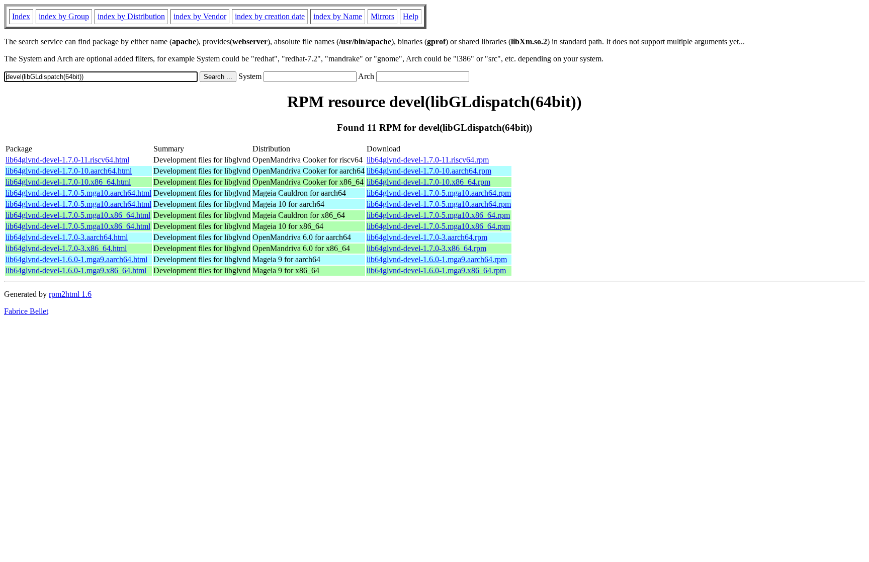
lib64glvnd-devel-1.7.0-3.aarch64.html (67, 237)
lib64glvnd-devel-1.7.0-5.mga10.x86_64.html (78, 215)
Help (410, 16)
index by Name (337, 16)
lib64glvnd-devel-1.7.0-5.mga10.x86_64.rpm (438, 215)
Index (21, 16)
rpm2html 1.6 (70, 294)
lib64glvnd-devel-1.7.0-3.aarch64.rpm (427, 237)
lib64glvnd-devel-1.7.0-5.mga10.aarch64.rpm (439, 193)
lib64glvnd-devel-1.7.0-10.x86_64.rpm (428, 182)
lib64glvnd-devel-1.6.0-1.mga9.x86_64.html (76, 270)
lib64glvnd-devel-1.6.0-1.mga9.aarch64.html (76, 259)
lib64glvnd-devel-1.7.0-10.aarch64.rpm (429, 171)
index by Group (64, 16)
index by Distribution (131, 16)
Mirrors (382, 16)
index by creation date (270, 16)
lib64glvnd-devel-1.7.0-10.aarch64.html (69, 171)
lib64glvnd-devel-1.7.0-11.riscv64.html (67, 159)
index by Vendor (199, 16)
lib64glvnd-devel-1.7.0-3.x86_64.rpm (426, 248)
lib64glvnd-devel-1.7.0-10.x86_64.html (68, 182)
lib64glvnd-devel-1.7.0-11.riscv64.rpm (428, 159)
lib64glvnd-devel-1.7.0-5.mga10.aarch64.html (78, 193)
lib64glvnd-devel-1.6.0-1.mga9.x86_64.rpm (436, 270)
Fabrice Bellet (26, 311)
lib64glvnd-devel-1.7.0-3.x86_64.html (66, 248)
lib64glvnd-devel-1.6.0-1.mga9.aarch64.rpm (437, 259)
